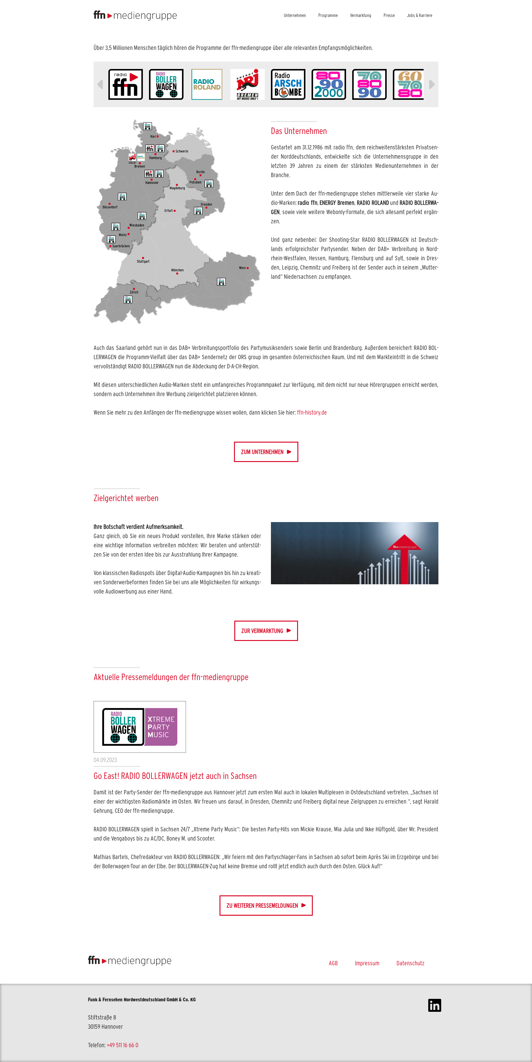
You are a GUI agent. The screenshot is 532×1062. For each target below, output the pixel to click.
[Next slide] (431, 84)
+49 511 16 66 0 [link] (122, 1045)
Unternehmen (295, 15)
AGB (333, 963)
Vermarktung (360, 15)
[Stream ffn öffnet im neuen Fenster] (125, 84)
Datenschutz (411, 963)
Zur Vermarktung (262, 630)
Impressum (367, 963)
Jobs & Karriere (419, 15)
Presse (389, 15)
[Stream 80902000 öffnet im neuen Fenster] (329, 84)
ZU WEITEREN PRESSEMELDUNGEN (262, 905)
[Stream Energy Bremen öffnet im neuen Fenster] (247, 84)
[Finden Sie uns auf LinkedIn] (434, 1023)
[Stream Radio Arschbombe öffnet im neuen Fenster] (288, 84)
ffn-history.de (312, 412)
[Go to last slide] (101, 84)
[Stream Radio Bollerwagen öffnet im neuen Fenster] (166, 84)
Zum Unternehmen (262, 451)
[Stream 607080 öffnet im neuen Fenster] (410, 84)
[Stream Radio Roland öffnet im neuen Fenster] (207, 84)
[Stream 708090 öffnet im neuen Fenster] (369, 84)
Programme (328, 15)
